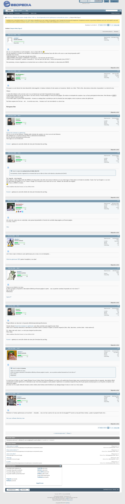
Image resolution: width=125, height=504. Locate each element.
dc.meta (8, 461)
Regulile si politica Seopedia (32, 22)
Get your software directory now (15, 418)
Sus (118, 489)
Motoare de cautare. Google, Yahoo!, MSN (24, 17)
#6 (118, 235)
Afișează (115, 31)
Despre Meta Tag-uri (16, 28)
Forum (9, 10)
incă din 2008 (27, 20)
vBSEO (67, 498)
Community (17, 13)
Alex (7, 227)
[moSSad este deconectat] (10, 40)
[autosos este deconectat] (12, 355)
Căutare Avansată (115, 13)
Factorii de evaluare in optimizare (15, 132)
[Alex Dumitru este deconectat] (11, 207)
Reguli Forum (39, 483)
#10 (118, 393)
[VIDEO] (39, 473)
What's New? (18, 10)
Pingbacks (9, 479)
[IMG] (42, 472)
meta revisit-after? (11, 454)
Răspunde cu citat (115, 67)
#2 (118, 71)
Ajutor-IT (8, 297)
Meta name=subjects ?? (12, 450)
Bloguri (69, 433)
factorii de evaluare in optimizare (24, 326)
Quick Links (34, 13)
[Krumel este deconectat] (11, 121)
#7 (118, 268)
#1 (118, 34)
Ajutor (106, 1)
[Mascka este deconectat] (11, 400)
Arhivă (114, 489)
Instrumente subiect (107, 31)
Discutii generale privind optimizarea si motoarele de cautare (52, 17)
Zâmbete (39, 470)
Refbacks (8, 480)
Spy (27, 10)
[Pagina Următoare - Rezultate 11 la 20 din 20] (112, 25)
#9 (118, 348)
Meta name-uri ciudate (12, 446)
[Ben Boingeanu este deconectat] (11, 77)
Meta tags (8, 457)
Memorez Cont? (86, 3)
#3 (118, 115)
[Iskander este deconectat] (10, 242)
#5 (118, 200)
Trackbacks (40, 477)
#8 (118, 305)
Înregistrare (114, 1)
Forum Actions (25, 13)
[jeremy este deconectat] (11, 275)
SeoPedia (68, 502)
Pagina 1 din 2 (103, 25)
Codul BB (39, 468)
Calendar (11, 13)
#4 (118, 152)
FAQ (7, 13)
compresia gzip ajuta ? (60, 433)
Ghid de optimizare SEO (13, 259)
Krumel (8, 144)
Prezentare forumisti (65, 22)
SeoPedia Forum (107, 489)
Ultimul (116, 25)
